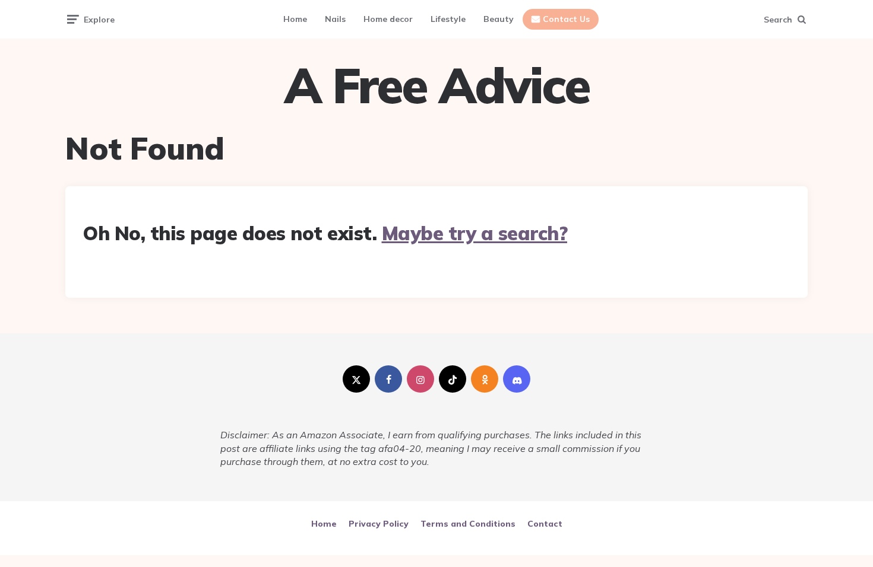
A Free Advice (436, 85)
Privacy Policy (379, 523)
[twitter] (356, 379)
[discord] (516, 379)
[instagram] (420, 379)
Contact (544, 523)
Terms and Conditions (467, 523)
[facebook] (388, 379)
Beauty (498, 19)
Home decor (388, 19)
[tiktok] (452, 379)
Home (295, 19)
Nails (335, 19)
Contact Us (566, 19)
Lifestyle (448, 19)
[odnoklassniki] (484, 379)
